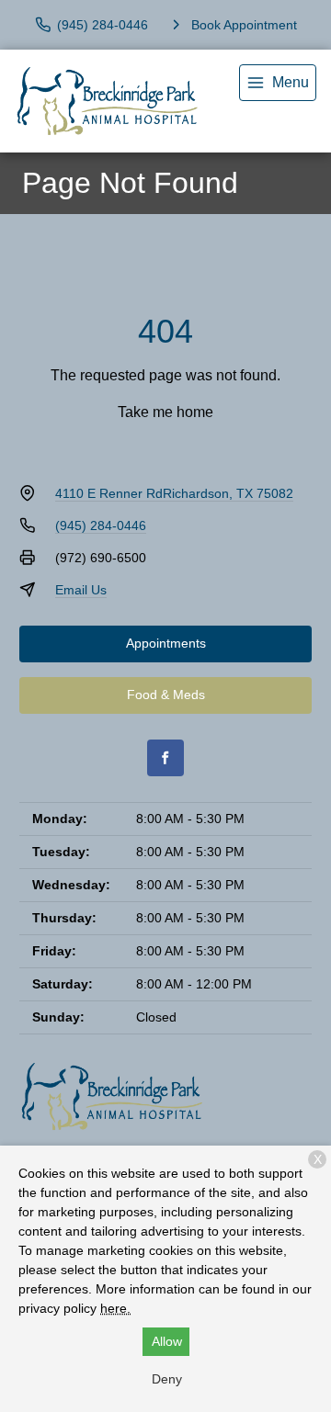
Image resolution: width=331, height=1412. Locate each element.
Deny (167, 1379)
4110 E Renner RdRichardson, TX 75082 (174, 493)
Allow (167, 1341)
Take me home (165, 412)
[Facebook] (165, 758)
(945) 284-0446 (100, 525)
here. (115, 1308)
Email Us (81, 589)
